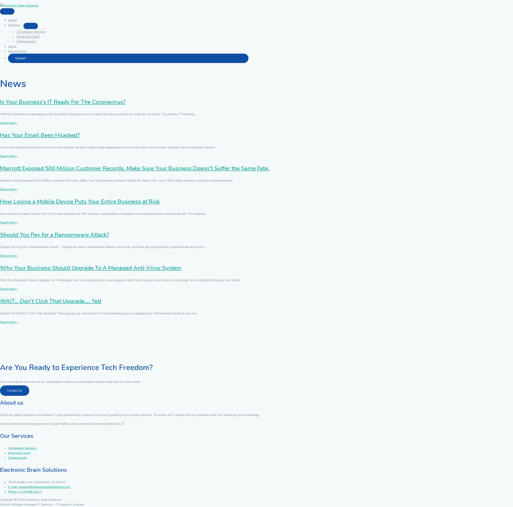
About (12, 20)
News (12, 46)
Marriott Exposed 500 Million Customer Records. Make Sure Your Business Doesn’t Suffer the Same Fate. (135, 168)
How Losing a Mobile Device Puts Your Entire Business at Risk (80, 201)
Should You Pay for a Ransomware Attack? (54, 235)
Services (14, 25)
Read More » (9, 123)
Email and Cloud (28, 36)
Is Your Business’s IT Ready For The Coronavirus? (63, 102)
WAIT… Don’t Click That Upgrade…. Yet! (50, 301)
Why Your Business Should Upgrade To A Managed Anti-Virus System (90, 268)
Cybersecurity (26, 41)
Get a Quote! (17, 51)
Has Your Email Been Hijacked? (40, 135)
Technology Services (31, 32)
